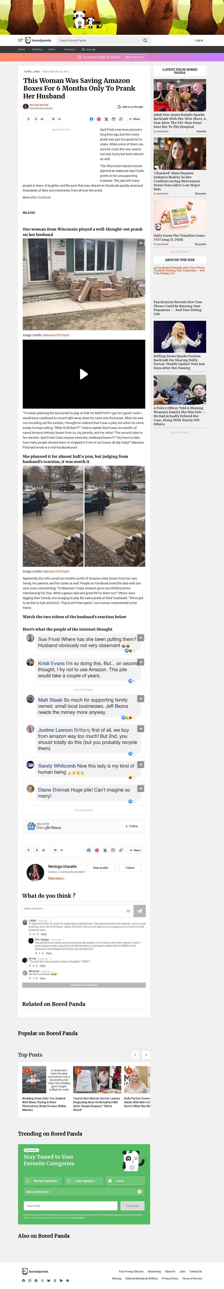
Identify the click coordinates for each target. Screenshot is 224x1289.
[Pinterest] (36, 1280)
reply (44, 934)
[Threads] (55, 1280)
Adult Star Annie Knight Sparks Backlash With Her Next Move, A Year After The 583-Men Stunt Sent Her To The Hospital (180, 121)
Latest (51, 49)
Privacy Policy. (79, 1218)
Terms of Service (192, 1278)
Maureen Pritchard (56, 335)
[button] (135, 1055)
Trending (37, 49)
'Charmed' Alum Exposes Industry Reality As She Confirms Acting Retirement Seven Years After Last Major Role (177, 181)
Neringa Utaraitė (39, 105)
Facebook (44, 197)
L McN (32, 920)
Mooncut (34, 971)
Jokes (36, 71)
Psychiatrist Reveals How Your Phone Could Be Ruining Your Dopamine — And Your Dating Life (178, 308)
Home (21, 49)
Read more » (56, 878)
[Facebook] (23, 1280)
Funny (27, 71)
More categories (37, 1191)
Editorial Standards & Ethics (142, 1278)
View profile (100, 868)
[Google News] (67, 1280)
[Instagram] (29, 1280)
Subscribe (132, 1205)
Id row (32, 958)
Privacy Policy (170, 1278)
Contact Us (196, 1271)
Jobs (183, 1271)
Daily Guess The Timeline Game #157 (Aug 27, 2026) (179, 238)
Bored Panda (35, 1271)
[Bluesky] (48, 1280)
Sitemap (116, 1278)
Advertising (154, 1271)
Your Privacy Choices (131, 1271)
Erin (37, 939)
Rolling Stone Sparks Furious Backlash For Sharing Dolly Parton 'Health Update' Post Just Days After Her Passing (179, 362)
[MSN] (61, 1280)
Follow (130, 868)
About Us (170, 1271)
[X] (42, 1280)
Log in (199, 40)
